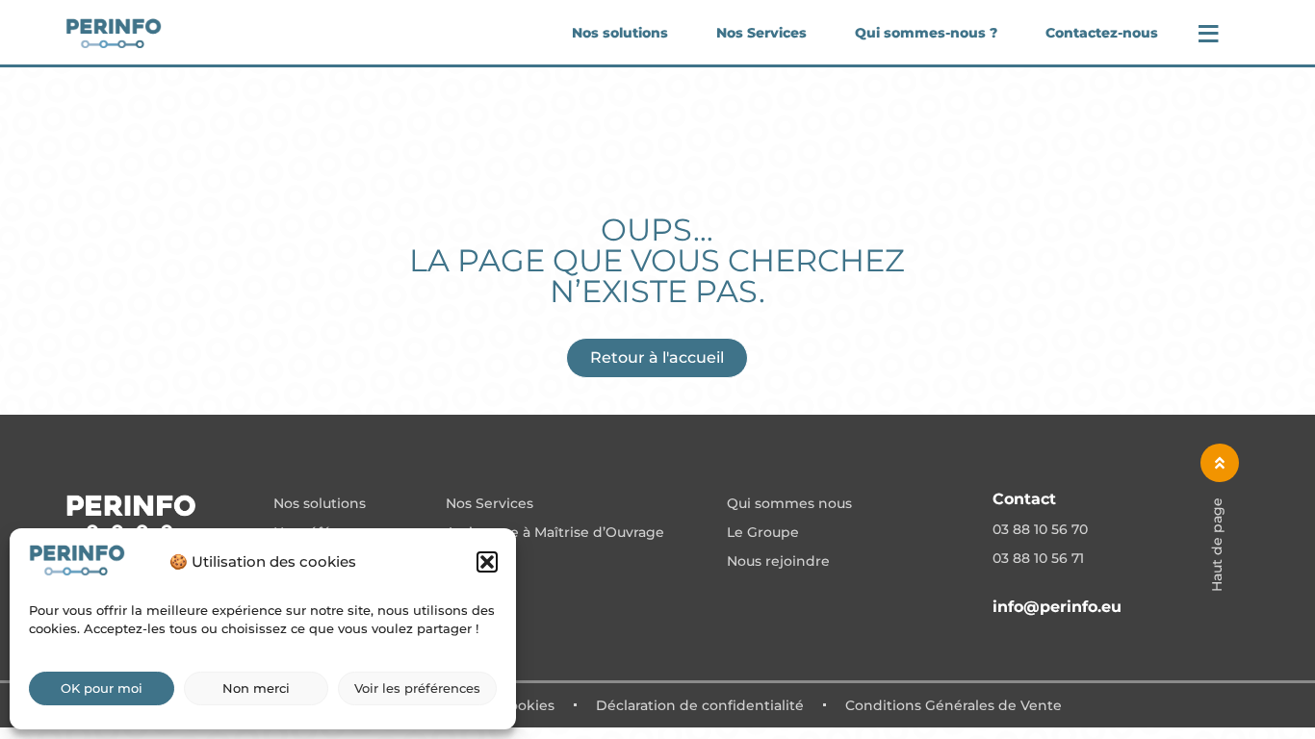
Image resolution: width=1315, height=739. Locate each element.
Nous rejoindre (778, 562)
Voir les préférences (417, 688)
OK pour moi (101, 688)
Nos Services (761, 32)
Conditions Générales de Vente (953, 705)
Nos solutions (620, 32)
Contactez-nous (1101, 32)
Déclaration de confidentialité (700, 705)
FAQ (461, 562)
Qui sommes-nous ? (926, 32)
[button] (487, 562)
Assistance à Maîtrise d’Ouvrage (555, 533)
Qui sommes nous (789, 504)
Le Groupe (763, 533)
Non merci (256, 688)
